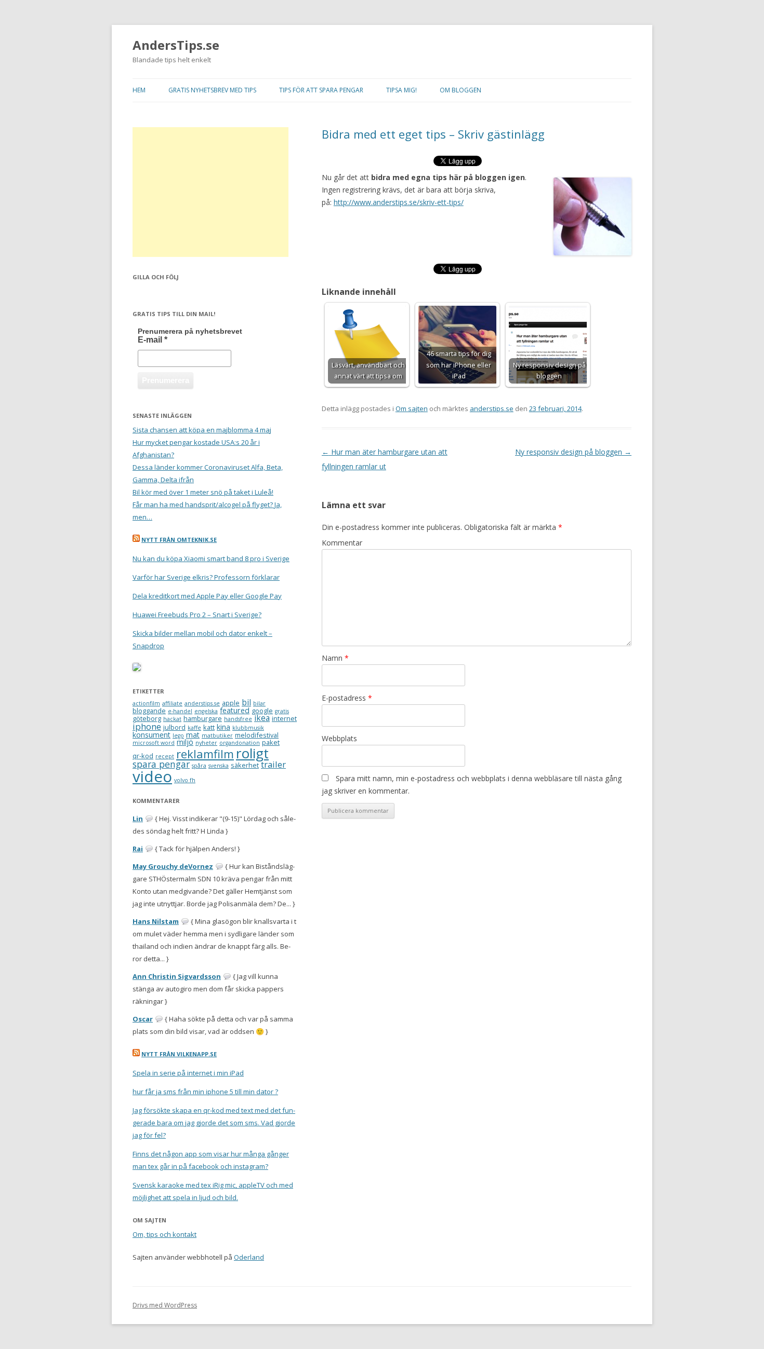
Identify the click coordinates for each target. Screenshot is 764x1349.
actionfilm (146, 703)
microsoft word (154, 742)
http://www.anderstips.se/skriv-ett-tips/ (399, 202)
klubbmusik (248, 727)
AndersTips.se (176, 45)
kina (223, 727)
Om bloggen (460, 90)
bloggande (149, 710)
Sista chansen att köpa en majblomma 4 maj (202, 429)
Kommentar (342, 543)
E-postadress (347, 698)
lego (178, 735)
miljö (185, 742)
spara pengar (161, 764)
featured (234, 710)
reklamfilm (205, 753)
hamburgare (202, 718)
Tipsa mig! (401, 90)
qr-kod (143, 755)
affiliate (172, 703)
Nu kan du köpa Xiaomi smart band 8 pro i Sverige (211, 558)
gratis (282, 711)
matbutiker (217, 735)
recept (164, 756)
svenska (218, 765)
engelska (206, 711)
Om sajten (412, 408)
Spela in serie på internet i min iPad (188, 1073)
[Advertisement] (210, 192)
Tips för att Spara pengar (321, 90)
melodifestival (257, 735)
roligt (252, 753)
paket (271, 742)
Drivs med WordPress (165, 1305)
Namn (335, 658)
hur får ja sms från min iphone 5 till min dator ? (205, 1091)
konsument (151, 735)
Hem (139, 90)
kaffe (194, 727)
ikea (262, 718)
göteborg (147, 718)
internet (284, 718)
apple (231, 702)
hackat (172, 719)
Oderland (249, 1257)
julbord (174, 727)
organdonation (239, 742)
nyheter (206, 742)
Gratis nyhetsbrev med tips (212, 90)
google (262, 710)
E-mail (152, 339)
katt (209, 727)
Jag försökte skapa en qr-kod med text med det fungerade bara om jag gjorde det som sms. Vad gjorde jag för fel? (214, 1123)
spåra (199, 765)
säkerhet (245, 765)
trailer (273, 764)
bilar (259, 703)
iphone (147, 726)
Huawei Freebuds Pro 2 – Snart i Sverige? (197, 614)
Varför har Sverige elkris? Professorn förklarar (206, 577)
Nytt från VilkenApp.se (179, 1054)
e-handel (180, 711)
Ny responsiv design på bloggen (573, 452)
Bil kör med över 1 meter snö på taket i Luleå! (203, 492)
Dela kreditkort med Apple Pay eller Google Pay (207, 596)
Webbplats (339, 738)
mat (193, 735)
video (152, 776)
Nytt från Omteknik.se (179, 539)
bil (246, 702)
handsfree (238, 719)
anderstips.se (491, 408)
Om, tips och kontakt (164, 1234)
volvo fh (184, 780)
